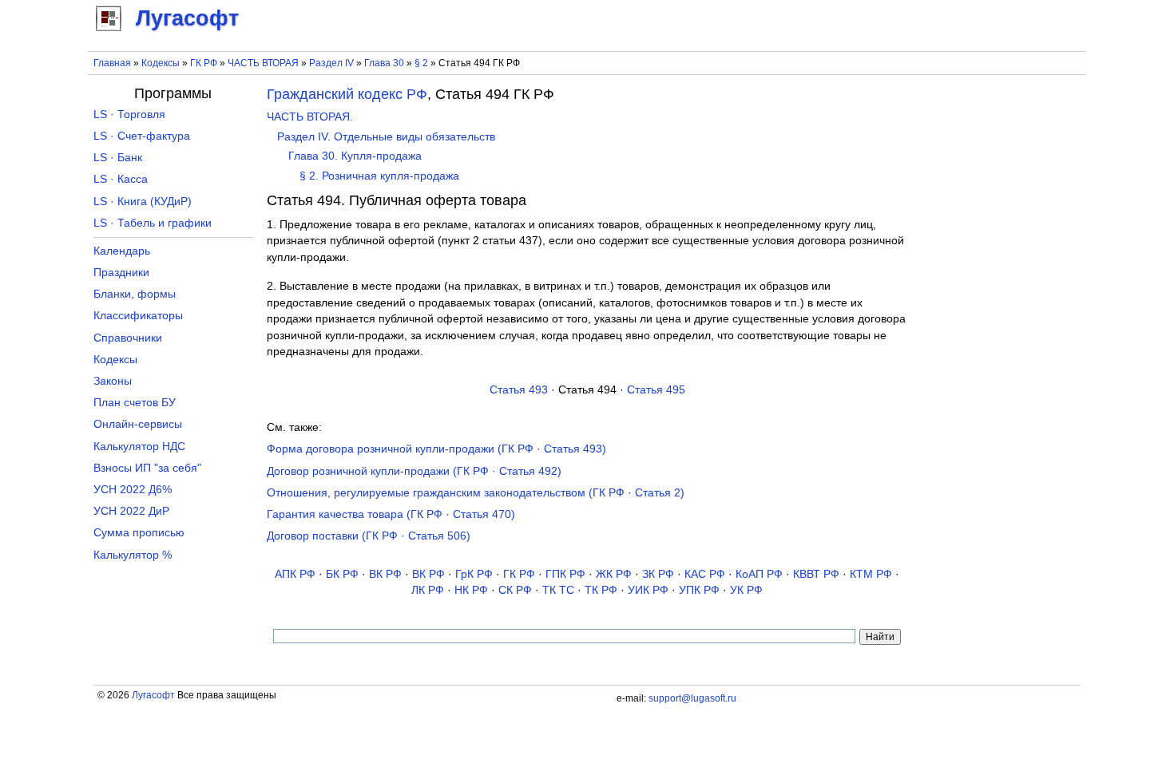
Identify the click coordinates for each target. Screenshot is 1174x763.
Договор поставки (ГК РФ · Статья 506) (368, 536)
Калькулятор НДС (139, 447)
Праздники (121, 273)
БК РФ (342, 574)
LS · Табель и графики (152, 223)
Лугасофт (153, 695)
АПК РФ (295, 574)
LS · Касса (120, 179)
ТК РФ (601, 590)
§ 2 (421, 63)
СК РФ (515, 590)
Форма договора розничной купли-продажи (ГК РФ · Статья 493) (436, 449)
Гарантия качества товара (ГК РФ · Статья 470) (391, 514)
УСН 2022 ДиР (131, 511)
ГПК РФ (565, 574)
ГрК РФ (474, 574)
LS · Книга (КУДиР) (142, 202)
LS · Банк (117, 158)
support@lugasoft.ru (692, 698)
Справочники (127, 338)
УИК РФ (648, 590)
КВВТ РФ (816, 574)
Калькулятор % (132, 555)
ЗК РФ (658, 574)
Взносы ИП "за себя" (147, 468)
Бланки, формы (134, 294)
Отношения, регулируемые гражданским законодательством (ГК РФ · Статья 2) (475, 493)
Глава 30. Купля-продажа (355, 156)
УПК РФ (699, 590)
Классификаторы (138, 316)
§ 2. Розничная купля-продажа (379, 176)
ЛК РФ (427, 590)
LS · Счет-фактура (141, 136)
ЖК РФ (614, 574)
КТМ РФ (871, 574)
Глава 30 (384, 63)
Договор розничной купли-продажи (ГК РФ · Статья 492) (414, 471)
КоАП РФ (759, 574)
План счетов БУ (134, 403)
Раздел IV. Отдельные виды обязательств (386, 137)
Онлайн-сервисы (137, 424)
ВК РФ (385, 574)
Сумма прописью (138, 533)
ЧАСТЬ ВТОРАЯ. (310, 117)
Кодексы (160, 63)
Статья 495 (656, 390)
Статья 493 (519, 390)
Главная (112, 63)
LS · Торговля (129, 115)
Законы (112, 381)
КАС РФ (704, 574)
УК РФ (746, 590)
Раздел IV (331, 63)
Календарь (121, 251)
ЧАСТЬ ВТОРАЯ (263, 63)
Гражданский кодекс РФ (347, 94)
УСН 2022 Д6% (132, 490)
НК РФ (471, 590)
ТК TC (558, 590)
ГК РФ (203, 63)
